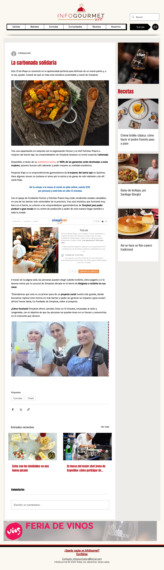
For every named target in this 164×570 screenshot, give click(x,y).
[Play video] (60, 348)
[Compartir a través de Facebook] (12, 409)
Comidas (17, 398)
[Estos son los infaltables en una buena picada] (32, 446)
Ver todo (105, 426)
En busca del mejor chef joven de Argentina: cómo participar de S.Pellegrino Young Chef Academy (86, 468)
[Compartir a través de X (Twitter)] (20, 409)
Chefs (31, 398)
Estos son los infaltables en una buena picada (30, 468)
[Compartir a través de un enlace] (28, 409)
